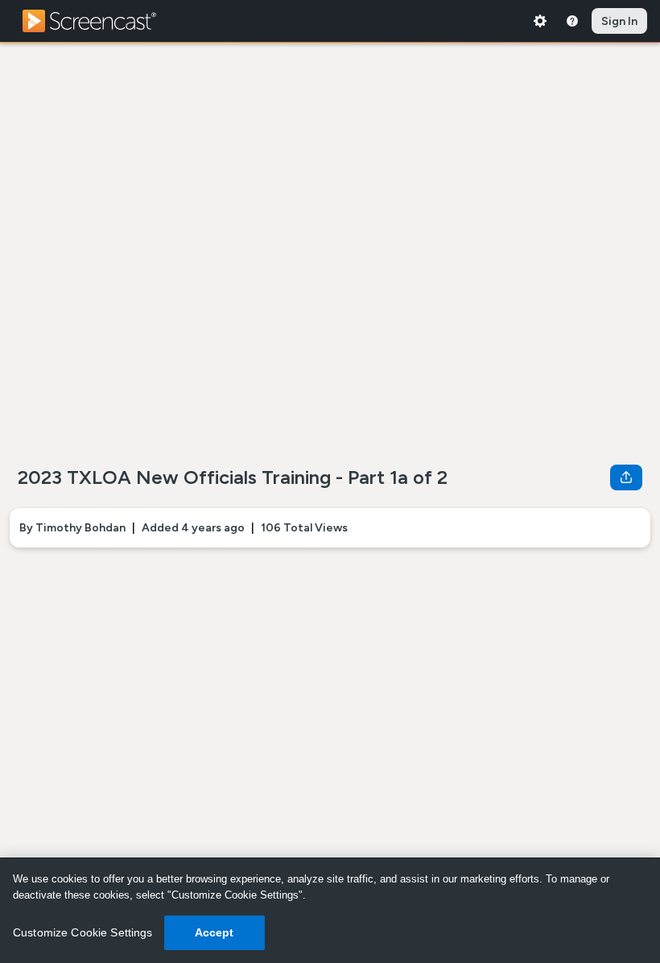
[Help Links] (572, 21)
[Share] (626, 477)
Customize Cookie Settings (83, 932)
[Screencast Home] (100, 21)
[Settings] (540, 21)
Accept (214, 932)
